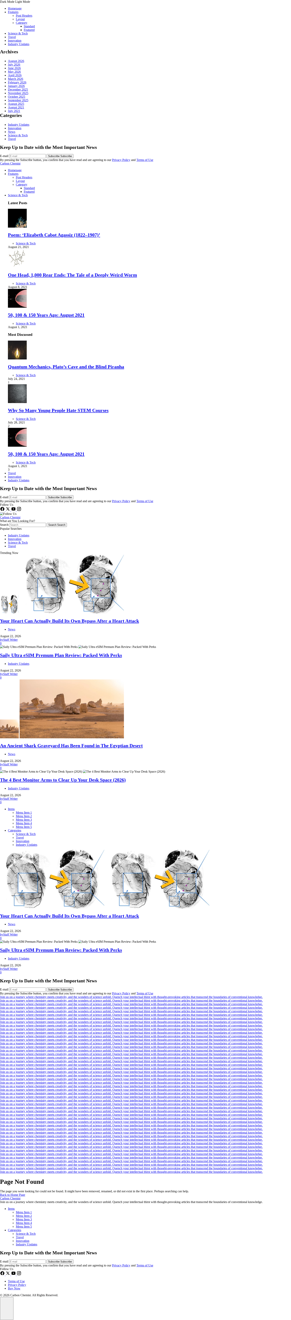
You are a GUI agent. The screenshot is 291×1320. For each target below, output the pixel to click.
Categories (14, 830)
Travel (12, 37)
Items (11, 809)
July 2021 (14, 111)
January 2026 (16, 86)
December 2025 (18, 89)
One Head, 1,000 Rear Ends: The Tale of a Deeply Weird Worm (72, 275)
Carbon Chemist (10, 163)
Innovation (14, 40)
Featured (29, 30)
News (11, 131)
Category (21, 22)
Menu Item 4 (24, 823)
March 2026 (15, 78)
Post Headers (24, 15)
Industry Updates (18, 44)
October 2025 (16, 96)
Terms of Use (144, 160)
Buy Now (14, 1288)
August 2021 (16, 107)
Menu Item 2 (24, 816)
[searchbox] (27, 525)
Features (13, 12)
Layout (20, 19)
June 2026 (14, 68)
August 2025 (16, 103)
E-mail (4, 156)
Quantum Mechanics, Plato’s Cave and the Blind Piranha (66, 366)
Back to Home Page (12, 1194)
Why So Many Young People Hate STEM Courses (58, 410)
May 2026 (14, 71)
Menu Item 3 (24, 819)
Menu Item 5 (24, 827)
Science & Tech (18, 33)
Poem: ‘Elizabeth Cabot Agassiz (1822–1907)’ (54, 235)
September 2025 (18, 100)
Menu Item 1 (24, 812)
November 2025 (18, 93)
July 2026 (14, 64)
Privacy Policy (121, 160)
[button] (145, 2)
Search (4, 524)
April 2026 (15, 75)
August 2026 (16, 61)
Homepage (15, 8)
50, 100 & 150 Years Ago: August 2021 (46, 315)
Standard (29, 26)
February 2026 (17, 82)
